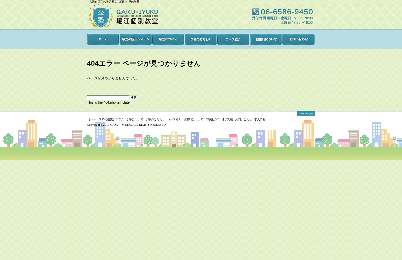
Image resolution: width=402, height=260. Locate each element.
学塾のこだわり (155, 119)
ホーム (92, 119)
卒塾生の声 (212, 119)
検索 (134, 97)
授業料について (193, 119)
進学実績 (227, 119)
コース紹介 (174, 119)
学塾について (134, 119)
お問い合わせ (243, 119)
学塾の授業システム (111, 119)
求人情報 (259, 119)
